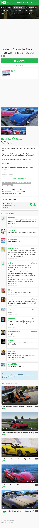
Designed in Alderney (7, 521)
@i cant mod (12, 241)
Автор (14, 239)
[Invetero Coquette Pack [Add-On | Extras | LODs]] (19, 116)
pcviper (10, 263)
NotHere (10, 310)
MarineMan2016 (13, 248)
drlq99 (10, 290)
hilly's (13, 71)
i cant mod (11, 230)
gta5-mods (11, 217)
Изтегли (20, 60)
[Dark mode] (33, 2)
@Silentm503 (12, 354)
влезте (20, 374)
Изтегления (8, 139)
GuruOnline (11, 351)
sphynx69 (11, 299)
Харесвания (18, 139)
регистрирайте (7, 376)
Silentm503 (11, 340)
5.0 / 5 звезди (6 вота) (6, 143)
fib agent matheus (14, 332)
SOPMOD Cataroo (13, 319)
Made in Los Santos (7, 522)
